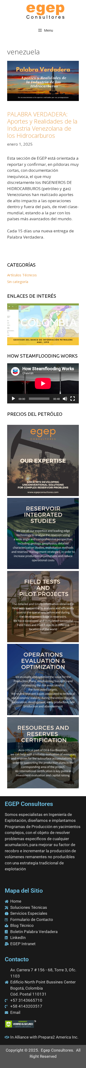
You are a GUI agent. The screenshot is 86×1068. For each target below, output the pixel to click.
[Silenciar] (65, 398)
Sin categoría (17, 281)
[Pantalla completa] (72, 398)
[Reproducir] (13, 398)
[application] (43, 383)
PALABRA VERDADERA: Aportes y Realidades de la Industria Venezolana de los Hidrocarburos (42, 124)
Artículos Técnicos (22, 275)
